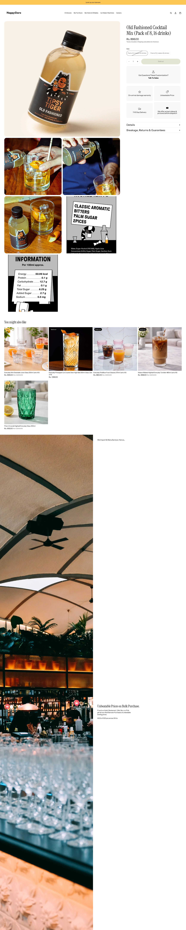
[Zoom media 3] (91, 166)
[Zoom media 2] (33, 166)
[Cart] (180, 13)
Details (130, 124)
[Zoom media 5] (91, 224)
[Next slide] (45, 349)
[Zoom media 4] (33, 224)
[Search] (171, 13)
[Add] (45, 367)
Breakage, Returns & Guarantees (145, 130)
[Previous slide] (7, 349)
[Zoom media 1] (62, 79)
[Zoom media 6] (33, 283)
